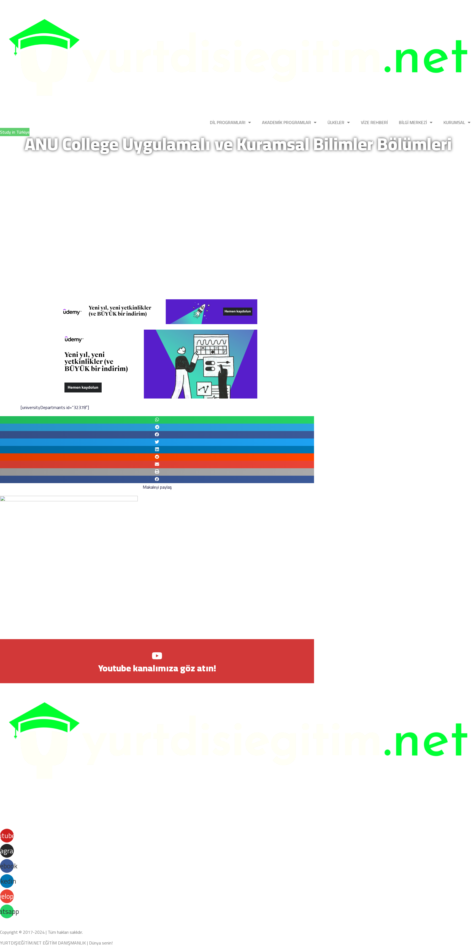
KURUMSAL (454, 122)
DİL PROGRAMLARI (227, 122)
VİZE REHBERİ (374, 122)
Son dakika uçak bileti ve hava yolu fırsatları (40, 802)
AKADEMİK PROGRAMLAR (286, 122)
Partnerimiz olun (43, 821)
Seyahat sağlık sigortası (51, 815)
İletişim (70, 821)
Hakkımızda (11, 821)
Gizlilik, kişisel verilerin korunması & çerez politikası (50, 921)
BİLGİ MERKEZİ (413, 122)
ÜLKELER (336, 122)
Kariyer (106, 821)
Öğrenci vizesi (12, 815)
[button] (157, 420)
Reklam (88, 821)
